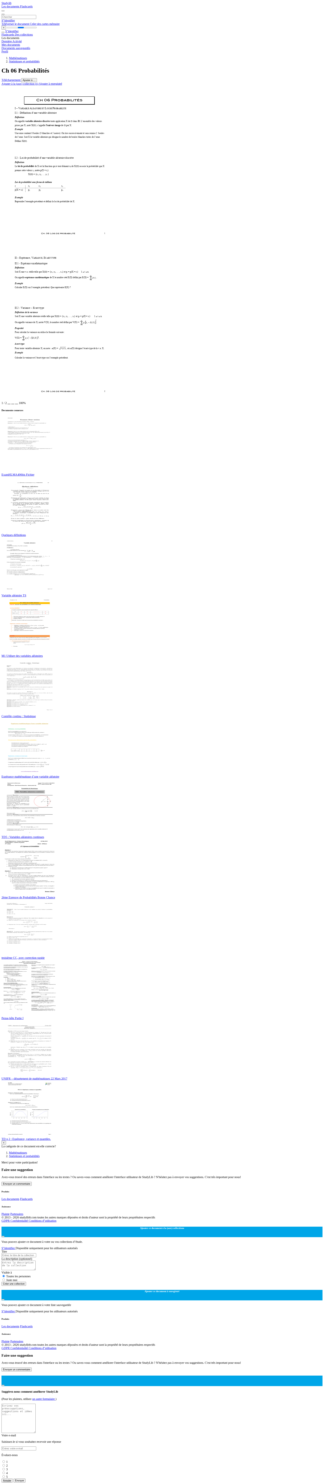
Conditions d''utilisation (42, 1220)
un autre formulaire (44, 1399)
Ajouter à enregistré (50, 83)
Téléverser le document (16, 24)
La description (17, 1258)
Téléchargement (11, 80)
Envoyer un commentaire (16, 1183)
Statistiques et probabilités (24, 61)
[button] (9, 404)
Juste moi (11, 1280)
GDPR (6, 1220)
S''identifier (8, 20)
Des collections (24, 34)
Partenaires (16, 1214)
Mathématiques (18, 58)
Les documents (11, 6)
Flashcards (26, 6)
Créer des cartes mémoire (45, 24)
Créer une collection (14, 1283)
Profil (5, 51)
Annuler (7, 1480)
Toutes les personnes (18, 1276)
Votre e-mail (9, 1435)
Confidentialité (19, 1220)
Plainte (6, 1214)
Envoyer (19, 1480)
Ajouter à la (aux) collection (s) (20, 83)
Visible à (7, 1272)
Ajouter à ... (29, 80)
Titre (4, 1251)
